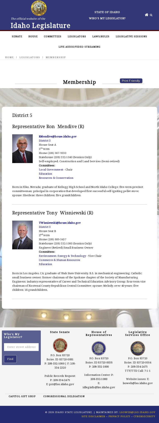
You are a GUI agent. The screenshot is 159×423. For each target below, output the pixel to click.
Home (9, 57)
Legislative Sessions (131, 36)
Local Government (51, 169)
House (33, 36)
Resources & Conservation (56, 178)
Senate (17, 36)
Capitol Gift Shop (22, 396)
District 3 (45, 140)
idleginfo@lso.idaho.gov (99, 387)
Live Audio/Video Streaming (79, 46)
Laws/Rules (101, 36)
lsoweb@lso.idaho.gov (138, 383)
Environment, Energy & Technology (62, 256)
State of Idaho (107, 12)
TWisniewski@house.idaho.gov (60, 223)
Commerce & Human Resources (59, 260)
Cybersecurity (144, 416)
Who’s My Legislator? (107, 18)
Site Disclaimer (93, 416)
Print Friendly (131, 80)
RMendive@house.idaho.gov (58, 136)
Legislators (77, 36)
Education (45, 173)
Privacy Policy (119, 416)
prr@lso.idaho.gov (61, 384)
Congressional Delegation (64, 396)
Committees (52, 36)
